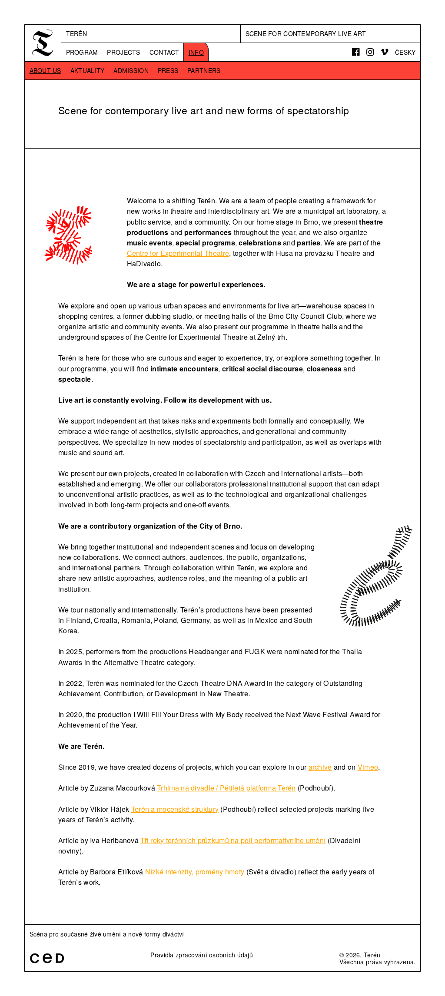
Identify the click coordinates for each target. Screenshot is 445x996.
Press (168, 70)
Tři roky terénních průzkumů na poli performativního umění (232, 840)
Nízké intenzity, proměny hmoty (194, 872)
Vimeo (368, 767)
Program (82, 52)
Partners (203, 70)
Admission (131, 70)
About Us (45, 70)
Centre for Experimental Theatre (178, 253)
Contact (164, 52)
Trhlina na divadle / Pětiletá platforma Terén (226, 788)
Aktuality (87, 70)
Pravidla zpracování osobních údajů (201, 954)
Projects (123, 52)
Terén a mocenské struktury (175, 809)
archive (320, 767)
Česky (405, 52)
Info (196, 52)
